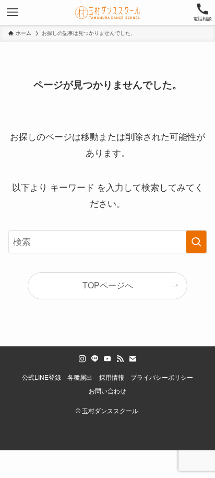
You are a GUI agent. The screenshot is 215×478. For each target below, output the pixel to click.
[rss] (120, 359)
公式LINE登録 (41, 377)
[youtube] (107, 359)
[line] (95, 359)
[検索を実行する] (196, 242)
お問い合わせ (107, 391)
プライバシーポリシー (161, 377)
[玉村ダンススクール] (107, 12)
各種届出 (79, 377)
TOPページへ (107, 285)
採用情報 (111, 377)
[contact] (132, 359)
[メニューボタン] (12, 12)
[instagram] (82, 359)
